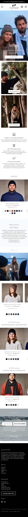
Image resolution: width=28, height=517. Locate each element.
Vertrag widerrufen (8, 493)
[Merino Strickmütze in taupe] (12, 292)
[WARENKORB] (26, 6)
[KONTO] (22, 6)
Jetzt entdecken (14, 91)
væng (18, 511)
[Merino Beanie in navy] (12, 190)
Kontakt (3, 473)
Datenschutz (5, 483)
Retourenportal (5, 489)
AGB (2, 485)
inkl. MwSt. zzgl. (11, 207)
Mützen (3, 467)
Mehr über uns (14, 241)
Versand (15, 207)
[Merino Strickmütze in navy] (12, 339)
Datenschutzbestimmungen (14, 436)
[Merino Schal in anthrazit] (12, 384)
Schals (3, 469)
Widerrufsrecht (5, 487)
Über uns (4, 470)
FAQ (2, 471)
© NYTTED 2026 (4, 511)
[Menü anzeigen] (2, 7)
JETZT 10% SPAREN (19, 423)
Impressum (4, 482)
